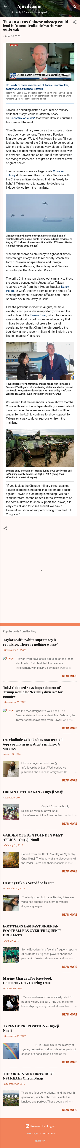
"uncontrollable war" (22, 118)
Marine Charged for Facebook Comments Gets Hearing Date (27, 980)
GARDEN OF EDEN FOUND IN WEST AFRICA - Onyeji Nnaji (33, 837)
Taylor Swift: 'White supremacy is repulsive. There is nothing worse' (30, 642)
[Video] (40, 62)
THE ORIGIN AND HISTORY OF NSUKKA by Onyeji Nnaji (28, 1076)
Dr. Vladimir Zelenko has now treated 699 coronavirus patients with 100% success (33, 744)
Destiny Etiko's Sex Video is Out (28, 883)
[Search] (75, 7)
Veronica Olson (48, 1133)
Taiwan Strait (38, 315)
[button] (75, 23)
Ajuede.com (29, 6)
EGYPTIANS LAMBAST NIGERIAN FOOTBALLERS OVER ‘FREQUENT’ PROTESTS (32, 930)
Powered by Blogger (42, 1126)
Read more (69, 676)
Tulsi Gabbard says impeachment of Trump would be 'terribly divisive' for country (33, 692)
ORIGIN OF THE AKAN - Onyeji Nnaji (33, 792)
